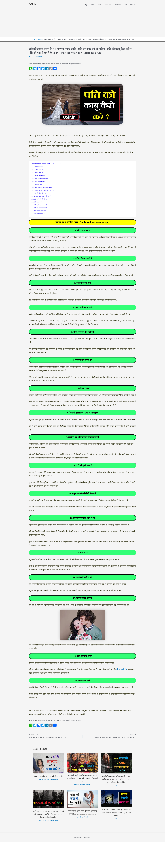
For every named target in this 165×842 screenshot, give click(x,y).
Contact (118, 5)
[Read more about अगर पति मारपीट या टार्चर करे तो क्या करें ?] (48, 763)
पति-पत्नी (41, 779)
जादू (86, 5)
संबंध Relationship (52, 779)
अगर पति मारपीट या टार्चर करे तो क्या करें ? (48, 776)
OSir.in (32, 4)
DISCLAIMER (130, 5)
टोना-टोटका (80, 817)
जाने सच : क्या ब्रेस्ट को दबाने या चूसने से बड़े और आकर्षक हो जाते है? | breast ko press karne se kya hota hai (48, 814)
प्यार (92, 5)
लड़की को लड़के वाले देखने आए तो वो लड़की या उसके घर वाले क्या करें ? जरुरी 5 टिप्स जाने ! (82, 778)
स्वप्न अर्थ (108, 5)
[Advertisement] (82, 23)
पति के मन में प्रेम (121, 669)
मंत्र (99, 5)
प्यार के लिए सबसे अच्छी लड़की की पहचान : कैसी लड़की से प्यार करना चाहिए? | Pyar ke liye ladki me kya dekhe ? (116, 779)
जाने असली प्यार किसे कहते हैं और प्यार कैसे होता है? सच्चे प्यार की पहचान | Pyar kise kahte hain (116, 812)
